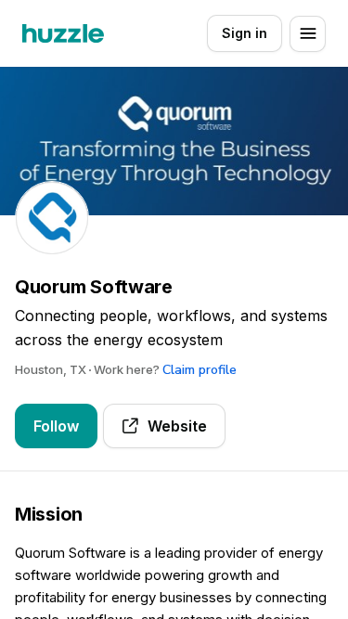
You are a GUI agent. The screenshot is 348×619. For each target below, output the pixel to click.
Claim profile (199, 370)
